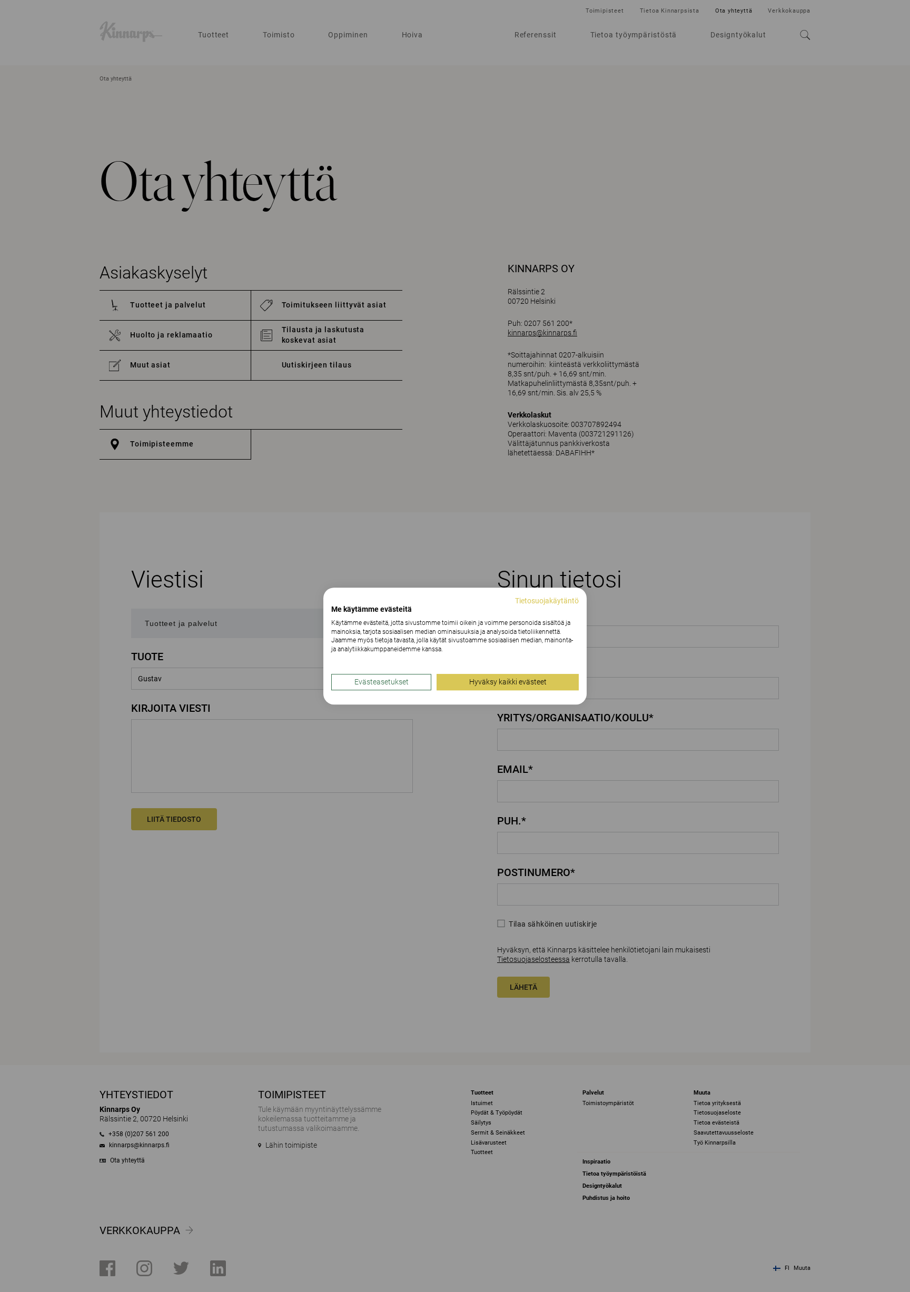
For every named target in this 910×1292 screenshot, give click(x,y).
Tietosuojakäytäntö (547, 601)
